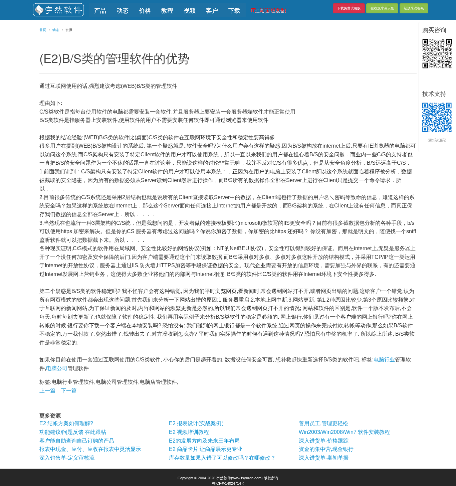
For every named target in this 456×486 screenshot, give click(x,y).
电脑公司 (56, 368)
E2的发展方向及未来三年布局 (204, 441)
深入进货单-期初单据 (324, 458)
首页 (42, 30)
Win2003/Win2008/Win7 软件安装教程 (344, 432)
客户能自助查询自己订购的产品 (76, 441)
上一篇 (47, 390)
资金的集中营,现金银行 (326, 449)
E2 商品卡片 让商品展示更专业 (205, 449)
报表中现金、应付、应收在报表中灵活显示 (90, 449)
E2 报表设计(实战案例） (198, 423)
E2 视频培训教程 (189, 432)
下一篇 (69, 390)
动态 (55, 30)
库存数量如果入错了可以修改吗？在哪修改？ (222, 458)
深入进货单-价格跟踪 (324, 441)
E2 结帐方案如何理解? (66, 423)
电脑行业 (384, 359)
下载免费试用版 (349, 8)
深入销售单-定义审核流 (66, 458)
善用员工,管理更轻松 (323, 423)
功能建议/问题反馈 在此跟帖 (72, 432)
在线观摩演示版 (382, 8)
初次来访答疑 (414, 8)
